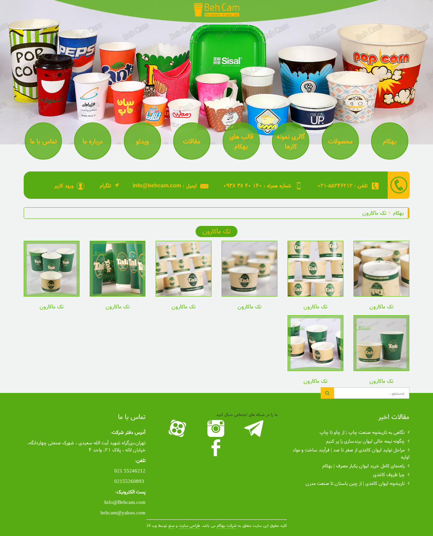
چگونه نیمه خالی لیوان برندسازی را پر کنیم (365, 440)
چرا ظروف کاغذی (389, 474)
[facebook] (216, 448)
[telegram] (255, 428)
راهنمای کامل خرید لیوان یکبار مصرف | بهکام (363, 465)
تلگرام (105, 185)
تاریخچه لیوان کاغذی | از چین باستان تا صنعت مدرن (355, 483)
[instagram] (216, 428)
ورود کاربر (63, 185)
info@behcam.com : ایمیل (165, 185)
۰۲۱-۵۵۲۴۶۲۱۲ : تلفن (342, 185)
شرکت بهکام (226, 525)
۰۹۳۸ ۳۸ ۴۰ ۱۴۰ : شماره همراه (257, 185)
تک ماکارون (374, 212)
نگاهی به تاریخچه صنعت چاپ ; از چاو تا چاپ (362, 432)
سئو (171, 525)
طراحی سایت (189, 525)
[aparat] (178, 428)
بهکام (398, 212)
